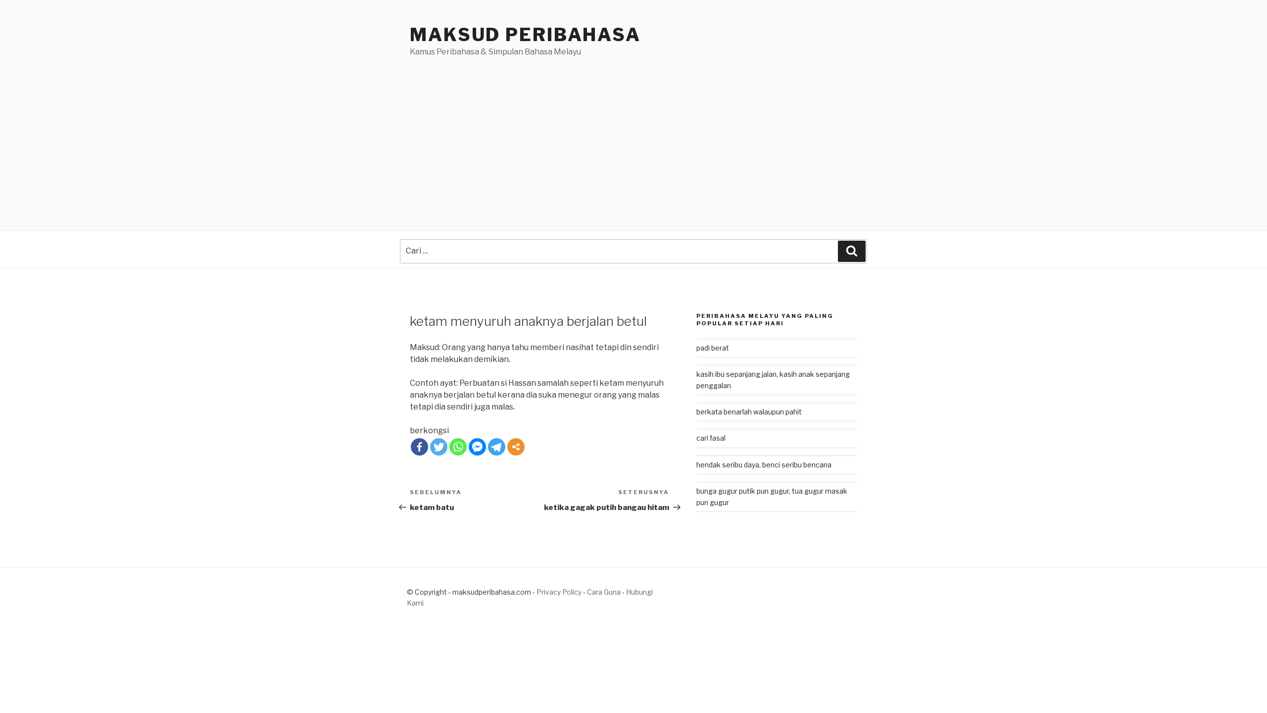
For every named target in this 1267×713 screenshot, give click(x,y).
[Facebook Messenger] (477, 447)
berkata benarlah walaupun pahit (749, 411)
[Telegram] (496, 447)
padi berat (712, 348)
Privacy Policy (559, 592)
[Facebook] (419, 447)
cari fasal (711, 438)
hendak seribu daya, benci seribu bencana (763, 464)
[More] (516, 447)
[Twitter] (438, 447)
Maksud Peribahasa (525, 35)
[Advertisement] (633, 132)
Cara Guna (604, 592)
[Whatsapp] (458, 447)
